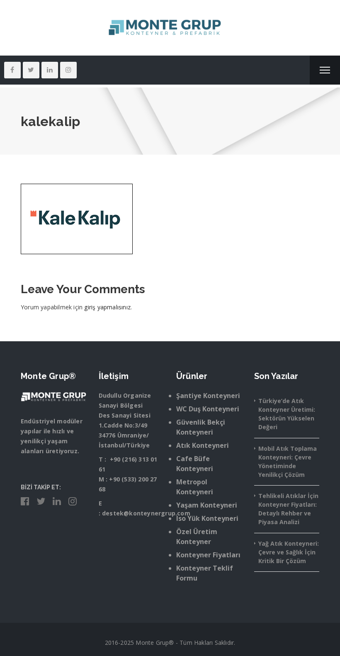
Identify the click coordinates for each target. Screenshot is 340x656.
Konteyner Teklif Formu (204, 573)
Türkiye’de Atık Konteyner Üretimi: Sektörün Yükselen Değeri (286, 414)
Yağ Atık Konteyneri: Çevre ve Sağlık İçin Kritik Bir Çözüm (288, 552)
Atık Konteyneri (202, 445)
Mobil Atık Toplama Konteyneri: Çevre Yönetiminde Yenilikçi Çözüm (287, 462)
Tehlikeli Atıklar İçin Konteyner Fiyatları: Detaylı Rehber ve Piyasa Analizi (288, 509)
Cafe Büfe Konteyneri (194, 463)
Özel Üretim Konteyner (196, 536)
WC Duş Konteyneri (207, 408)
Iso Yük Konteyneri (207, 518)
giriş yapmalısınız (107, 307)
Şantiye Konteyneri (208, 395)
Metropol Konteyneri (194, 486)
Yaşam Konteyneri (206, 505)
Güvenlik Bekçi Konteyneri (200, 427)
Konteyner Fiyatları (208, 554)
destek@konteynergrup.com (146, 513)
